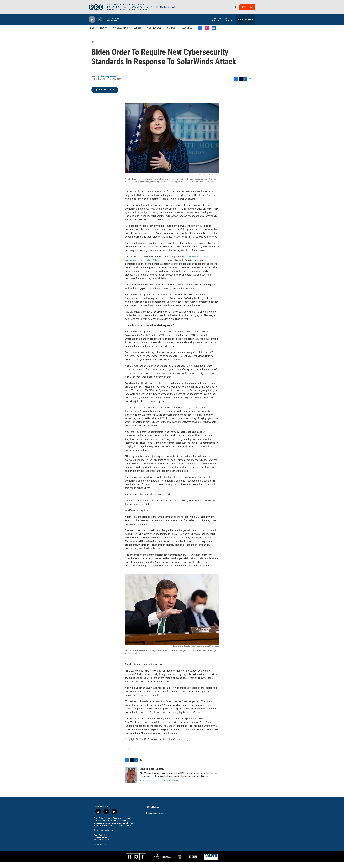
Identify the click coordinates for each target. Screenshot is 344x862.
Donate (248, 7)
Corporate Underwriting (156, 813)
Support (172, 28)
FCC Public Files (152, 807)
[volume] (100, 19)
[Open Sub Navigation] (96, 28)
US (92, 42)
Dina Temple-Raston (109, 76)
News (91, 28)
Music (103, 28)
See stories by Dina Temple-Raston (159, 780)
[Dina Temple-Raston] (131, 775)
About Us (187, 28)
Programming (120, 28)
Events (137, 28)
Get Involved (154, 28)
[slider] (104, 19)
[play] (92, 19)
